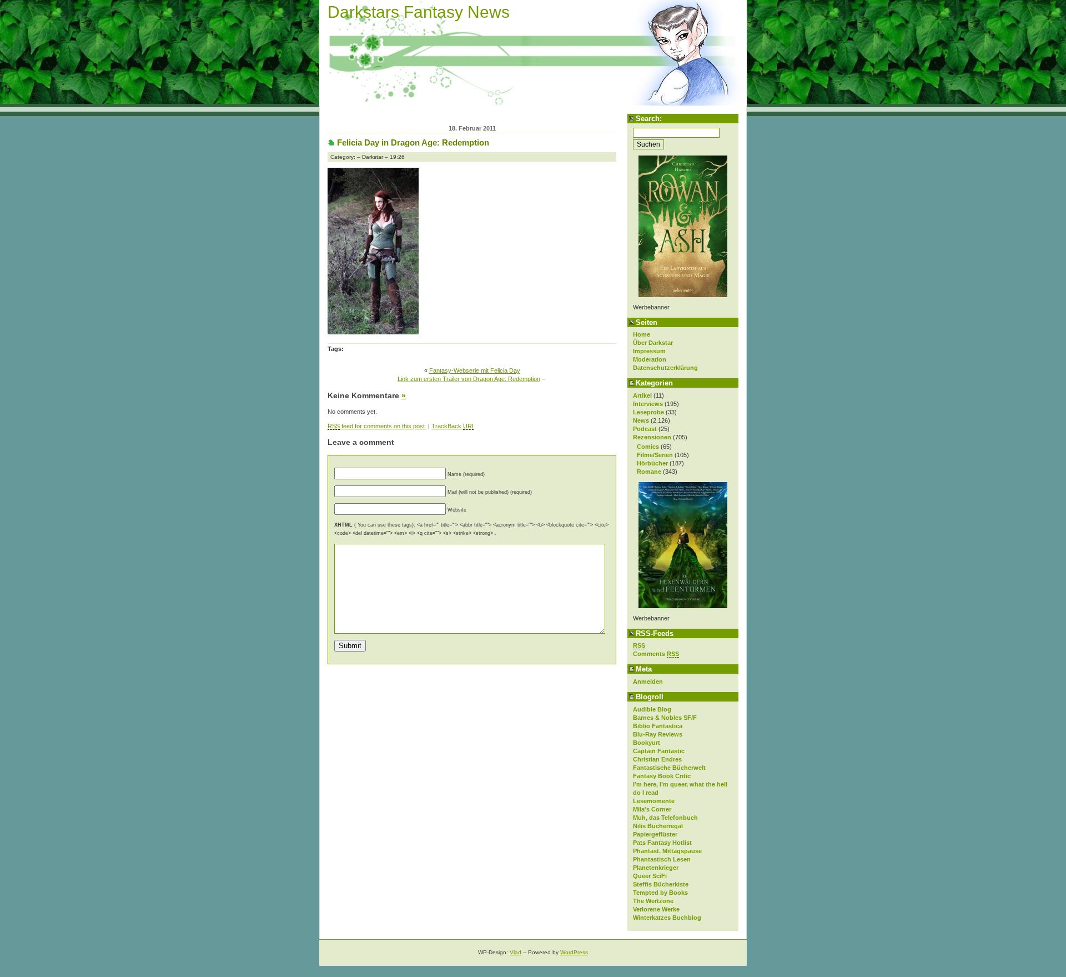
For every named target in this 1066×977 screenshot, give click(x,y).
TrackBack (452, 426)
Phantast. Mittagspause (667, 851)
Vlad (515, 952)
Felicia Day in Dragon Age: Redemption (413, 142)
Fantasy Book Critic (662, 776)
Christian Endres (657, 759)
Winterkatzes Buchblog (667, 917)
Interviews (648, 403)
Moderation (649, 359)
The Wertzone (653, 901)
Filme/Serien (655, 455)
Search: (649, 118)
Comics (648, 446)
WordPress (574, 952)
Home (641, 334)
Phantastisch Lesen (662, 859)
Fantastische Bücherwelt (669, 767)
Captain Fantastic (659, 751)
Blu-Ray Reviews (657, 734)
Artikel (642, 395)
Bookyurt (646, 742)
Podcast (645, 428)
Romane (649, 471)
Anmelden (648, 681)
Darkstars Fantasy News (419, 12)
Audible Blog (652, 709)
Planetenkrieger (655, 867)
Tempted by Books (660, 892)
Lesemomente (654, 801)
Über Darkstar (653, 342)
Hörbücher (652, 463)
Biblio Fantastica (657, 726)
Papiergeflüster (655, 834)
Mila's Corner (652, 809)
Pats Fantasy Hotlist (662, 842)
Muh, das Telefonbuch (665, 817)
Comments (656, 653)
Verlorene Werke (656, 909)
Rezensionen (652, 437)
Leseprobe (648, 412)
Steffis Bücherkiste (660, 884)
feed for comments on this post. (377, 426)
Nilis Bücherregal (658, 826)
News (641, 420)
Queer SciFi (650, 876)
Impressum (649, 351)
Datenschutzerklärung (665, 367)
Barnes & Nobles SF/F (665, 717)
